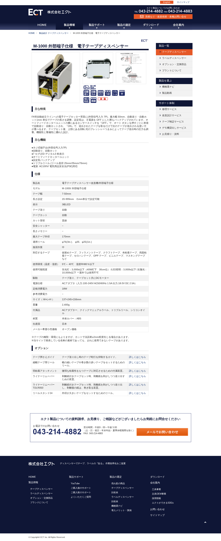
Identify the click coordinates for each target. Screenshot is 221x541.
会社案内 (155, 482)
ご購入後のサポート (81, 488)
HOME (31, 33)
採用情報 (156, 498)
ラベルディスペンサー (174, 58)
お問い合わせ (157, 509)
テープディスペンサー (174, 51)
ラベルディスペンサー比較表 (122, 499)
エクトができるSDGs (163, 502)
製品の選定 (116, 476)
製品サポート (76, 476)
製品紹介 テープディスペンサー (54, 33)
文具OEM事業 (159, 493)
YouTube (75, 483)
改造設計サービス (171, 115)
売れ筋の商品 (118, 483)
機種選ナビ (168, 86)
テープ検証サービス (173, 121)
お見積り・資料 (170, 134)
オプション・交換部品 (174, 64)
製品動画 (167, 92)
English (166, 2)
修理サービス (169, 109)
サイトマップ (183, 2)
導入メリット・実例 (121, 510)
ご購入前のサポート (81, 492)
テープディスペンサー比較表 (122, 490)
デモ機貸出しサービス (174, 127)
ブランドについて (39, 502)
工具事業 (156, 489)
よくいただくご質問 (81, 497)
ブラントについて (171, 70)
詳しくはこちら (137, 357)
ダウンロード (157, 476)
